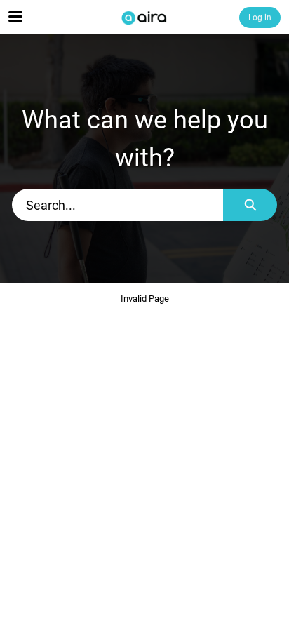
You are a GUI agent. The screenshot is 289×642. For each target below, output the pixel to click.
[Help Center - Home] (144, 17)
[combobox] (117, 205)
